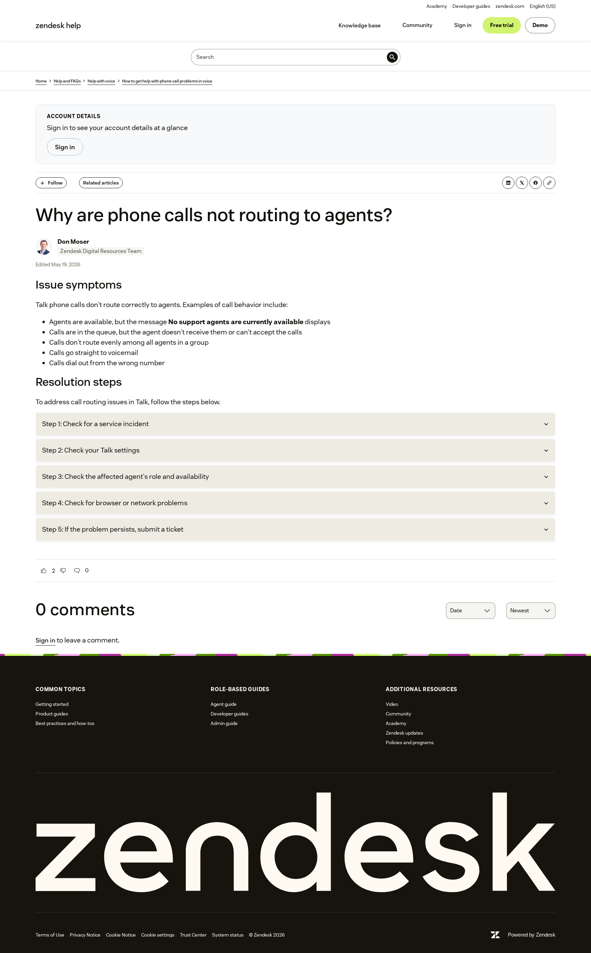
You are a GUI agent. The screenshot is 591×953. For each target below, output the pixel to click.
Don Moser (73, 241)
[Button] (44, 571)
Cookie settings (157, 934)
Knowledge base (360, 25)
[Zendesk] (295, 842)
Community (417, 25)
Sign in (463, 25)
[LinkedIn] (508, 183)
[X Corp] (522, 183)
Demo (540, 25)
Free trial (501, 25)
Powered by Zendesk (531, 934)
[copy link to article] (549, 183)
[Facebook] (535, 183)
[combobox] (470, 610)
